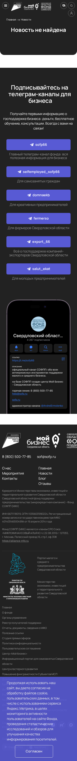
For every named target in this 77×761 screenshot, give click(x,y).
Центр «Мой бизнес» (14, 653)
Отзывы (44, 483)
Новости (26, 19)
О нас (6, 468)
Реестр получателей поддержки (21, 623)
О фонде (7, 612)
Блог (42, 478)
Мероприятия (13, 473)
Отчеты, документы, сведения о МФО (24, 628)
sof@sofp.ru (46, 456)
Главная (11, 19)
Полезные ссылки (13, 633)
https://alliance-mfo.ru (15, 541)
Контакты (9, 478)
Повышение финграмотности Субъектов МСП (29, 674)
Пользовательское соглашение (21, 648)
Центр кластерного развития (20, 669)
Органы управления (14, 617)
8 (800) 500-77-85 (16, 456)
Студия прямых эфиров (16, 638)
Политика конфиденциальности (21, 643)
